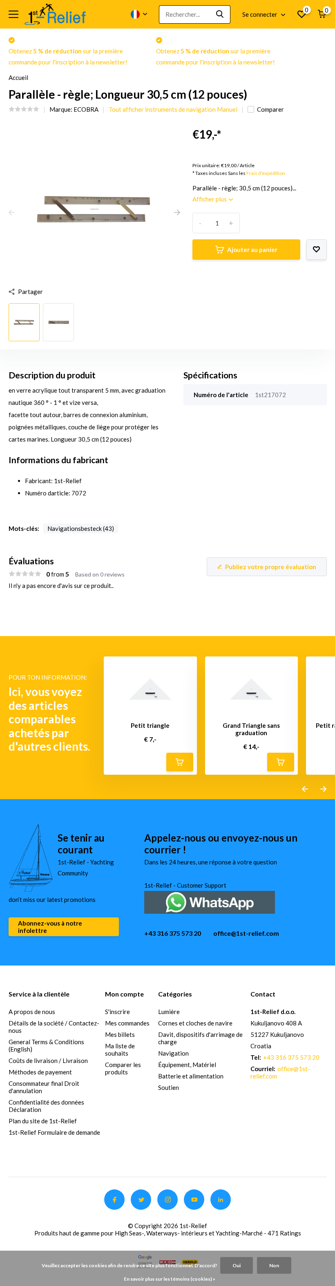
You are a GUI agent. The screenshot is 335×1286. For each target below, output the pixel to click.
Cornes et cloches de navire (195, 1023)
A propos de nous (32, 1011)
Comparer (270, 109)
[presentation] (12, 213)
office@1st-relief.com (246, 933)
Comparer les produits (123, 1068)
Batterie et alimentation (190, 1076)
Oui (236, 1265)
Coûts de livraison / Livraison (48, 1060)
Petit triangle (150, 725)
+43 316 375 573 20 (172, 933)
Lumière (169, 1011)
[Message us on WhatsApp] (209, 901)
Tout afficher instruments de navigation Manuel (173, 109)
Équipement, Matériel (187, 1064)
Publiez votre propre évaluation (270, 566)
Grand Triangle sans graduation (251, 729)
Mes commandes (127, 1023)
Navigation (173, 1053)
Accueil (18, 77)
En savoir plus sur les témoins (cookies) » (169, 1279)
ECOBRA (86, 109)
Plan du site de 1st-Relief (43, 1121)
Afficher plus (210, 199)
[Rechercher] (220, 14)
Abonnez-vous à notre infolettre (50, 926)
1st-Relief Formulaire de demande (54, 1132)
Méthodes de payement (40, 1072)
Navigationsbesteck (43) (80, 528)
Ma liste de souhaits (120, 1049)
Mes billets (120, 1034)
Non (274, 1265)
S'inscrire (117, 1011)
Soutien (168, 1087)
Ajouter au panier (252, 249)
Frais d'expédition (265, 173)
